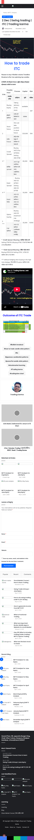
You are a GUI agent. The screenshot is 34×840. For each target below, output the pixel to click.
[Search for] (32, 7)
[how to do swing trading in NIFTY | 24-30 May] (7, 600)
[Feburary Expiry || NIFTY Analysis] (7, 705)
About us (12, 827)
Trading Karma (8, 28)
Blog (2, 810)
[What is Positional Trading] (7, 617)
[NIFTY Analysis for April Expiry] (7, 688)
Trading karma (17, 369)
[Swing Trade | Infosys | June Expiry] (7, 591)
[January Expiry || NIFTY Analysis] (7, 713)
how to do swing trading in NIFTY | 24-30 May (22, 599)
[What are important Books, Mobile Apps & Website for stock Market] (7, 625)
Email (4, 542)
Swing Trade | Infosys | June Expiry (21, 590)
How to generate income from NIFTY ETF (22, 607)
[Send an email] (12, 28)
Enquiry (19, 827)
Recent (16, 574)
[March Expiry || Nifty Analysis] (7, 696)
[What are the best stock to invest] (7, 644)
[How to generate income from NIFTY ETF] (7, 608)
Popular (5, 574)
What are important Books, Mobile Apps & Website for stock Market (22, 625)
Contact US (25, 827)
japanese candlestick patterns (17, 357)
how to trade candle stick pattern (17, 349)
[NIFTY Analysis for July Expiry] (25, 467)
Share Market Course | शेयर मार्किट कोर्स (12, 813)
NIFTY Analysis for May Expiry (24, 491)
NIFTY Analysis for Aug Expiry (8, 474)
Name (4, 534)
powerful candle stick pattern (17, 361)
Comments (27, 574)
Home (5, 12)
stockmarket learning (17, 365)
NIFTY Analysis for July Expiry (24, 474)
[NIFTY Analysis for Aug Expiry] (9, 467)
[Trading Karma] (17, 6)
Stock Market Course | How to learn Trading (21, 581)
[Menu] (2, 7)
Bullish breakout (17, 345)
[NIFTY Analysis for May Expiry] (25, 484)
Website (4, 550)
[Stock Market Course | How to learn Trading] (7, 583)
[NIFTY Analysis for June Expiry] (9, 484)
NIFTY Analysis (12, 12)
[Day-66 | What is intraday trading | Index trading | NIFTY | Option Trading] (7, 635)
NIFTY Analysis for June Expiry (8, 491)
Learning (4, 807)
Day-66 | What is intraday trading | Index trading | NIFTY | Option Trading (22, 634)
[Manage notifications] (4, 835)
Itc (17, 353)
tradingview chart (17, 373)
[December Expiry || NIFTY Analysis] (7, 722)
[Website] (17, 398)
